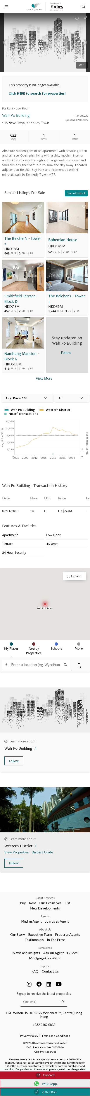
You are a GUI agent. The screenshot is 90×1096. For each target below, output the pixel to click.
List (67, 903)
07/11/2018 (10, 511)
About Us (45, 929)
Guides (72, 953)
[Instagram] (29, 984)
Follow (14, 761)
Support (45, 966)
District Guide (42, 852)
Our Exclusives (50, 903)
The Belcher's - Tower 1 (66, 298)
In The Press (56, 939)
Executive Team (40, 934)
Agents (45, 916)
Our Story (17, 934)
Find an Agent (31, 921)
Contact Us (50, 971)
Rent (32, 903)
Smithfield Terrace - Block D (21, 298)
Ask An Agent (53, 953)
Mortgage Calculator (45, 958)
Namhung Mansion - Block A (21, 356)
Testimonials (34, 939)
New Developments (45, 908)
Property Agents (67, 934)
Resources (45, 948)
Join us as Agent (57, 921)
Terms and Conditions (56, 1036)
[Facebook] (39, 984)
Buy (23, 903)
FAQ (34, 971)
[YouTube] (58, 984)
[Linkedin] (49, 984)
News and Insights (26, 953)
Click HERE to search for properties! (37, 93)
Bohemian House (62, 239)
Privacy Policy (29, 1036)
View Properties (16, 852)
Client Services (45, 898)
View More (44, 378)
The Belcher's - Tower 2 (22, 241)
